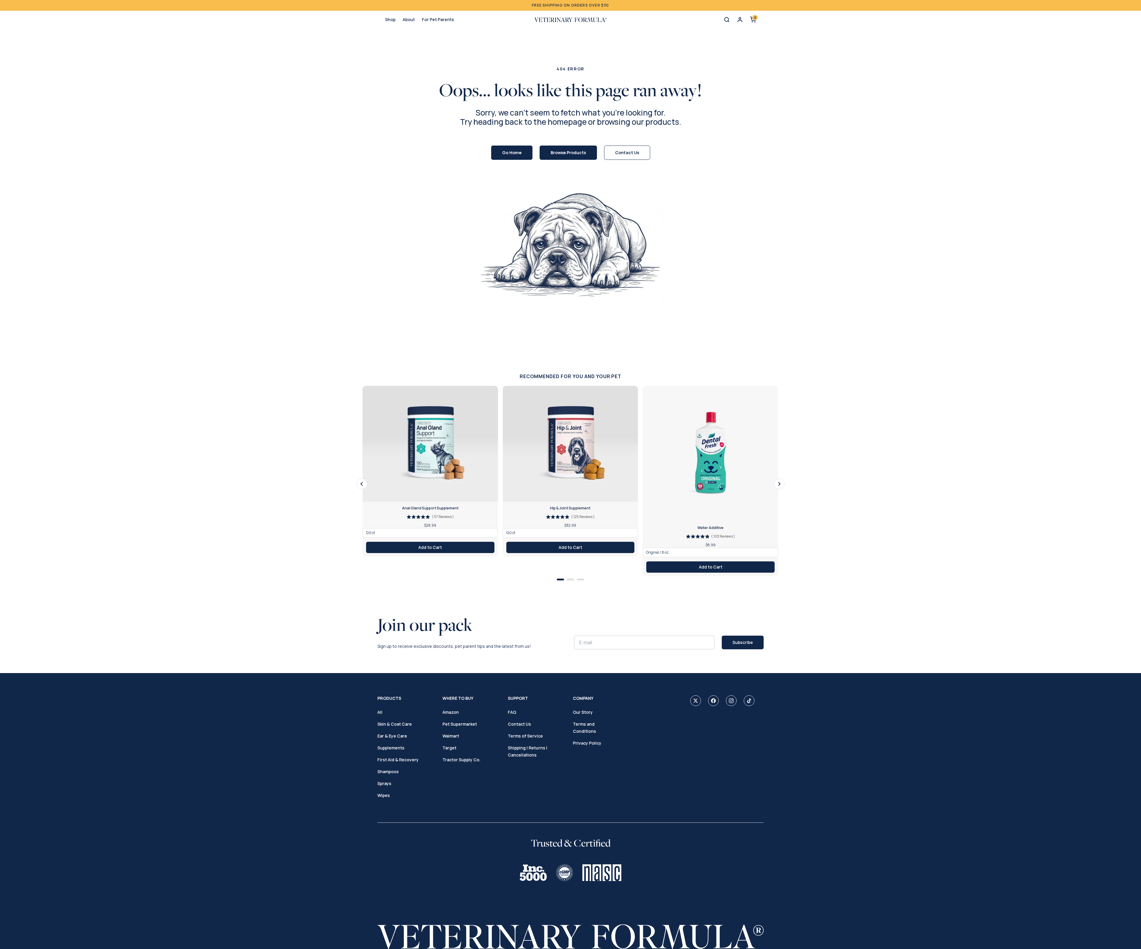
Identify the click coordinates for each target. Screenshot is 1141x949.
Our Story (583, 712)
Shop (390, 19)
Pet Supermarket (459, 724)
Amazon (450, 712)
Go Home (511, 152)
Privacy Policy (587, 743)
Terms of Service (525, 736)
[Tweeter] (695, 700)
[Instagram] (731, 700)
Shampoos (388, 771)
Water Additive (710, 527)
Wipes (383, 795)
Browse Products (568, 152)
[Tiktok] (749, 700)
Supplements (390, 748)
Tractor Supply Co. (461, 759)
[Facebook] (713, 700)
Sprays (384, 783)
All (379, 712)
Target (449, 748)
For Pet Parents (438, 19)
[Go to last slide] (362, 484)
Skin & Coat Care (394, 724)
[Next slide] (779, 484)
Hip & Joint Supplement (570, 508)
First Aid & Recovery (398, 759)
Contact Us (627, 152)
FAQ (512, 712)
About (409, 19)
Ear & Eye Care (392, 736)
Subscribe (742, 642)
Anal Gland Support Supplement (430, 508)
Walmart (450, 736)
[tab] (560, 579)
